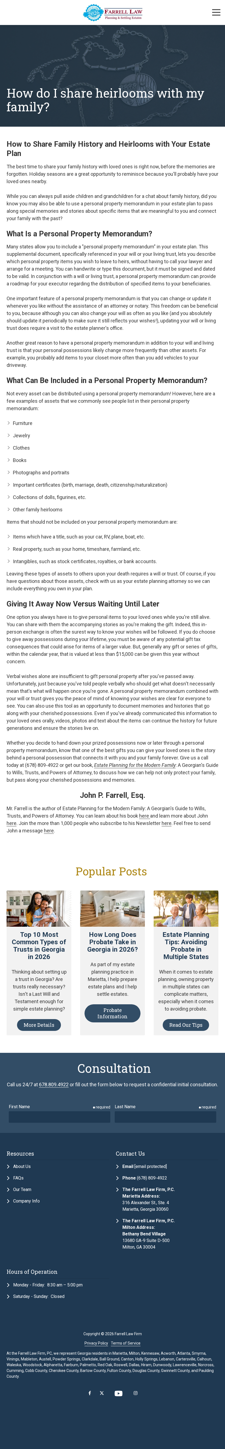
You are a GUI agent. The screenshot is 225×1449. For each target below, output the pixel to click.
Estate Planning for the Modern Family (135, 765)
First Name (19, 1106)
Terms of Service (125, 1343)
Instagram (135, 1393)
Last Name (125, 1106)
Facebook (89, 1393)
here (144, 816)
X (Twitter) (101, 1393)
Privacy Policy (96, 1343)
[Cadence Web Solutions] (112, 1414)
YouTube (118, 1393)
